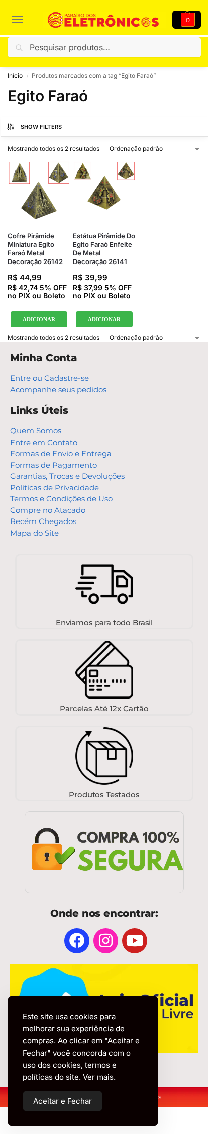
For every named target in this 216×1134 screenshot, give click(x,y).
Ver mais (98, 1077)
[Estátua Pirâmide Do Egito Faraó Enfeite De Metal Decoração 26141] (104, 192)
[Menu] (23, 19)
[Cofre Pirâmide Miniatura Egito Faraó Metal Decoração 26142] (39, 192)
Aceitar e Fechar (62, 1101)
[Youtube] (134, 940)
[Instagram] (106, 940)
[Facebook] (76, 940)
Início (15, 75)
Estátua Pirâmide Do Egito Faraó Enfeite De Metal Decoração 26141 (104, 249)
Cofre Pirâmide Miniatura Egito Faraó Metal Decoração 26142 (35, 249)
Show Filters (41, 126)
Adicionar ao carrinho (39, 319)
